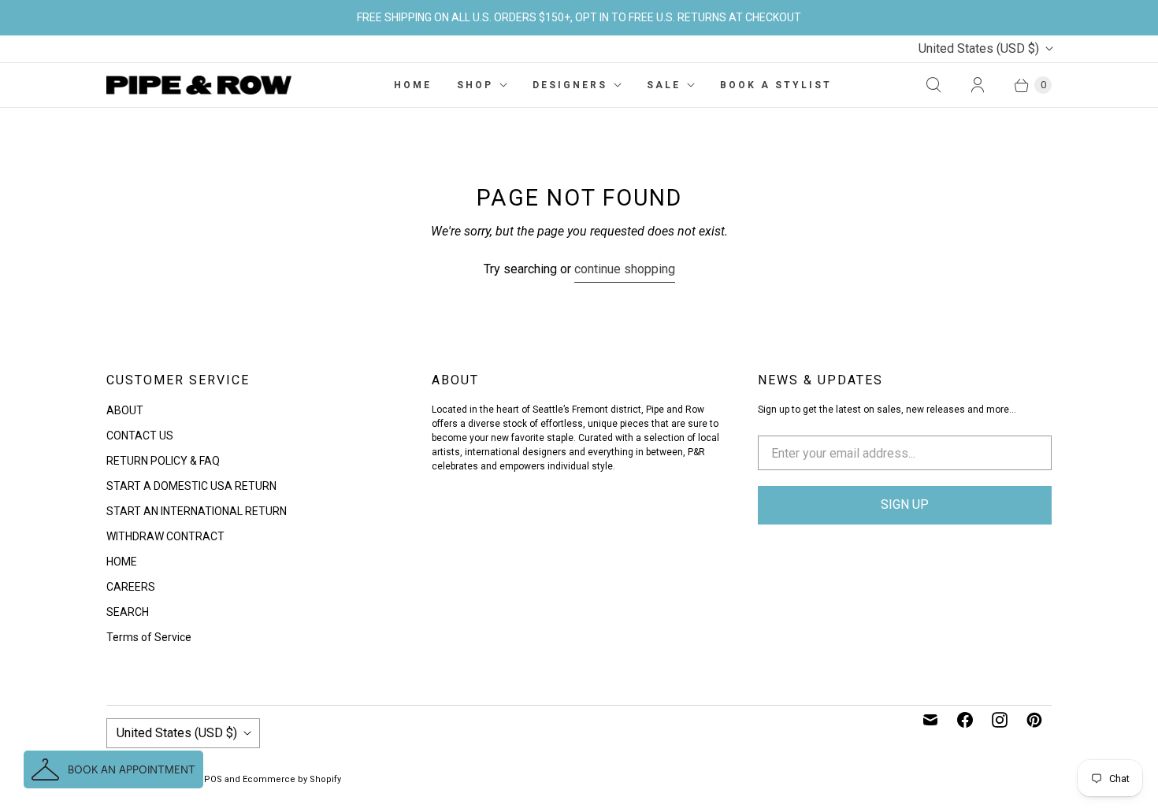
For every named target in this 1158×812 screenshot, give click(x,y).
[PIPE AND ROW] (198, 85)
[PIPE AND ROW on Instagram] (999, 720)
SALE (664, 85)
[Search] (933, 85)
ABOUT (124, 410)
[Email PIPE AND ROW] (930, 720)
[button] (113, 769)
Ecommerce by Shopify (292, 779)
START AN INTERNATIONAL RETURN (196, 511)
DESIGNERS (570, 85)
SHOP (475, 85)
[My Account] (978, 85)
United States (979, 48)
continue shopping (624, 268)
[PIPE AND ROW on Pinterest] (1034, 720)
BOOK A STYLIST (776, 85)
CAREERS (130, 586)
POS (213, 779)
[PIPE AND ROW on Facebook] (965, 720)
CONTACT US (139, 435)
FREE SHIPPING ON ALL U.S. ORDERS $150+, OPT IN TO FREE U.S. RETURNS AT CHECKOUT (579, 17)
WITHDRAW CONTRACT (165, 536)
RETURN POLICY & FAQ (163, 460)
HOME (413, 85)
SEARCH (127, 612)
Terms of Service (148, 637)
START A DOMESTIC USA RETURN (191, 486)
